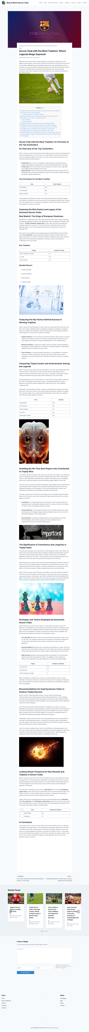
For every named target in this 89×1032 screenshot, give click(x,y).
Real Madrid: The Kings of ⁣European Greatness (33, 118)
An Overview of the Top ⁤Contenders (30, 112)
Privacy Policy (54, 1027)
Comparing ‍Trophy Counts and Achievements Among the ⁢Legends (38, 125)
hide (43, 108)
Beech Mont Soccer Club (26, 57)
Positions (67, 2)
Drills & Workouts (53, 2)
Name (20, 967)
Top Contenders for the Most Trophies (33, 114)
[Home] (19, 45)
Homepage (63, 998)
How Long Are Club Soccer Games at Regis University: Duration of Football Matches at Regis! (73, 913)
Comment (21, 949)
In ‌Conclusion (24, 135)
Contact (84, 2)
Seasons (73, 2)
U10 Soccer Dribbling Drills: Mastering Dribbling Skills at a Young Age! (30, 878)
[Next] (78, 911)
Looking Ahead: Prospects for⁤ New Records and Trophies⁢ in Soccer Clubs (40, 134)
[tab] (41, 931)
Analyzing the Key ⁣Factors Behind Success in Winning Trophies (37, 123)
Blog (61, 1000)
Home (40, 2)
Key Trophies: (26, 119)
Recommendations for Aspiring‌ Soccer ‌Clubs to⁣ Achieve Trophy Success (40, 132)
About (79, 2)
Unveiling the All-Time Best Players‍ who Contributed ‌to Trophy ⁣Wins (38, 127)
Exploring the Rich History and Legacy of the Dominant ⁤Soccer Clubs (39, 116)
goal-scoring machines (28, 484)
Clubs (45, 2)
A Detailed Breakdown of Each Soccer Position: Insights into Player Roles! (59, 878)
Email (38, 967)
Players (61, 2)
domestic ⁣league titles (49, 578)
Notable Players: (27, 121)
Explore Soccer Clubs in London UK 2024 (15, 909)
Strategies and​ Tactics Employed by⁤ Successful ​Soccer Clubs (36, 130)
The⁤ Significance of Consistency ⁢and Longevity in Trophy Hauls (37, 128)
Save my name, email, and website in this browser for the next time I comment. (63, 966)
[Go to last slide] (10, 911)
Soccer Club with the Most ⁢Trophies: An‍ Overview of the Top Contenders (40, 110)
